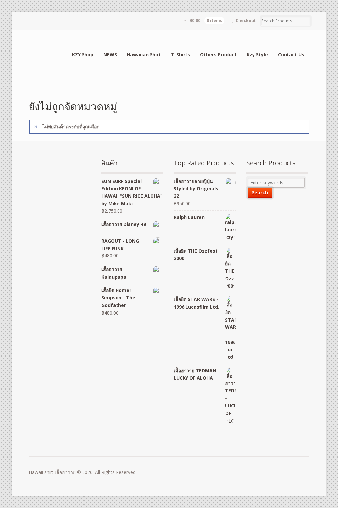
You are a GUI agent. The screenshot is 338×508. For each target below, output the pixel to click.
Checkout (246, 20)
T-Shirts (180, 54)
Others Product (218, 54)
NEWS (110, 54)
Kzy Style (257, 54)
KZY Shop (82, 54)
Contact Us (291, 54)
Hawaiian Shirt (144, 54)
